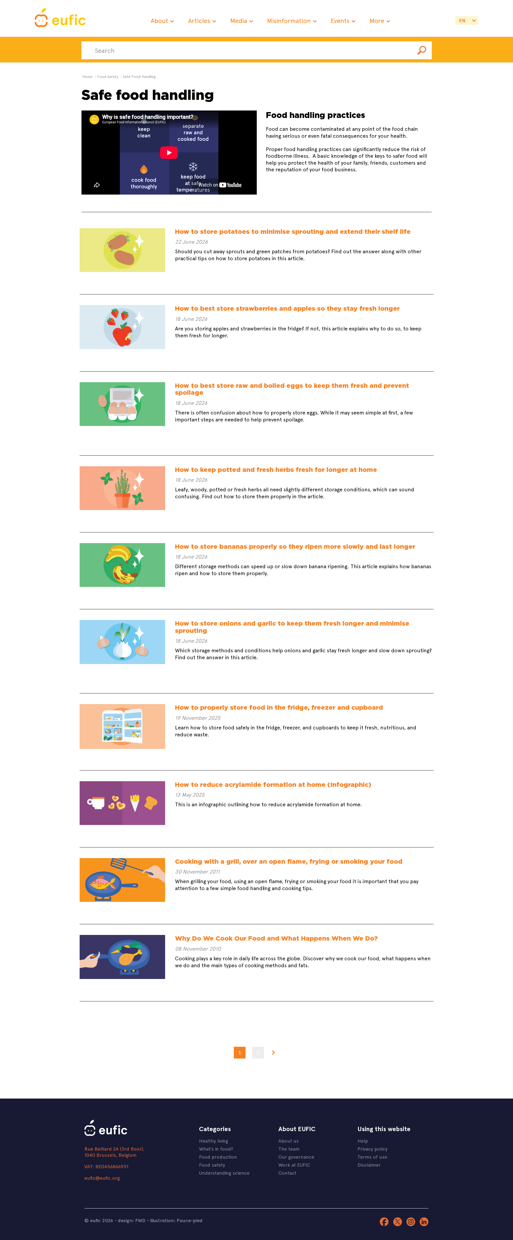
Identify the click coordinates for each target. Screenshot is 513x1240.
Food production (218, 1156)
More (377, 20)
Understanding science (224, 1172)
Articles (199, 20)
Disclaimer (369, 1164)
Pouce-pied (190, 1220)
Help (362, 1140)
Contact (287, 1172)
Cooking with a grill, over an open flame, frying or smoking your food (288, 861)
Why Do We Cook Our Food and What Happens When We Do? (276, 938)
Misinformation (289, 20)
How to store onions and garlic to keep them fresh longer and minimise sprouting (292, 627)
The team (289, 1148)
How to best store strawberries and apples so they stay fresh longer (287, 308)
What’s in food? (216, 1148)
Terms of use (372, 1156)
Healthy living (213, 1140)
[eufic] (60, 18)
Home (87, 76)
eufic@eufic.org (102, 1177)
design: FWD (131, 1220)
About (159, 20)
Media (238, 20)
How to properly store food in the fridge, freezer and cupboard (279, 707)
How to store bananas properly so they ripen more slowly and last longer (295, 546)
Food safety (212, 1164)
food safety (107, 76)
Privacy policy (372, 1148)
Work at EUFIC (294, 1164)
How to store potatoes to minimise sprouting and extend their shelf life (293, 231)
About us (288, 1140)
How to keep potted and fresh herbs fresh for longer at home (276, 469)
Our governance (296, 1156)
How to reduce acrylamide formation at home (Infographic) (273, 784)
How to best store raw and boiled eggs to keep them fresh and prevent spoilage (292, 389)
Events (340, 20)
